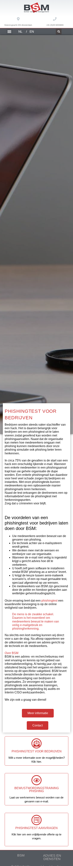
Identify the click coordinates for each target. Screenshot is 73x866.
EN (32, 31)
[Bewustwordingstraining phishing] (36, 780)
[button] (9, 32)
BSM (21, 855)
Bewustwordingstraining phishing (36, 790)
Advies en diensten (52, 857)
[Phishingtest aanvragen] (36, 820)
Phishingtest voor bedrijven (37, 751)
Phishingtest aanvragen (36, 828)
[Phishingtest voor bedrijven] (36, 743)
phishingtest (49, 600)
